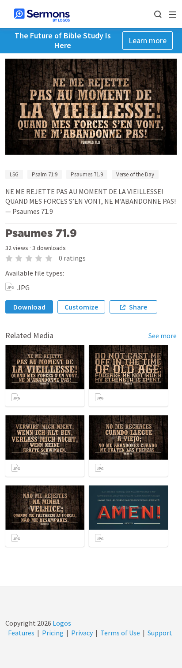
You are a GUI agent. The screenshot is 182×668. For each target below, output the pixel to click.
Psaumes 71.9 (87, 174)
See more (162, 335)
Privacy (82, 632)
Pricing (53, 632)
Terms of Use (120, 632)
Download (29, 306)
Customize (81, 306)
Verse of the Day (135, 174)
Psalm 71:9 (44, 174)
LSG (14, 174)
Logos (61, 623)
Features (21, 632)
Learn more (148, 40)
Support (160, 632)
